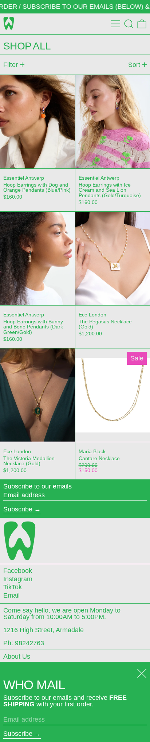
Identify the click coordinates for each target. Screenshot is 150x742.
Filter (10, 64)
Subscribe (17, 509)
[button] (129, 24)
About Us (16, 656)
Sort (134, 64)
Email (11, 595)
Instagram (17, 579)
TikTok (12, 587)
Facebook (17, 570)
